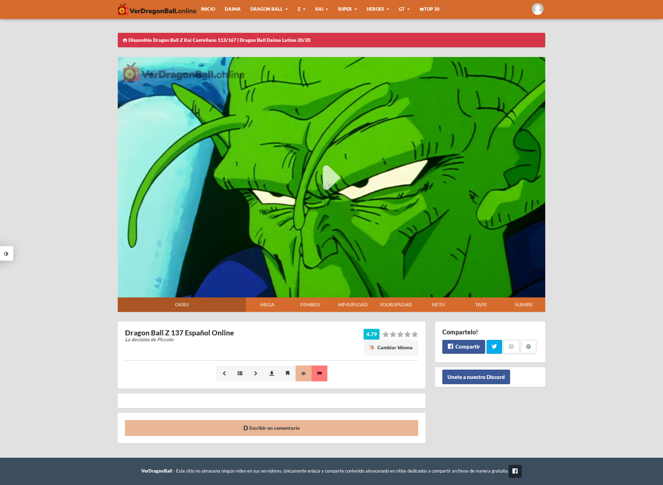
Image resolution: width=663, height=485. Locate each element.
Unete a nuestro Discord (476, 377)
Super (345, 9)
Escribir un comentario (274, 428)
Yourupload (395, 304)
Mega (267, 304)
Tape (481, 304)
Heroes (375, 9)
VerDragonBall (156, 471)
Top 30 (432, 9)
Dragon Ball (266, 9)
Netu (438, 304)
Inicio (208, 9)
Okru (182, 304)
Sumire (524, 304)
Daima (233, 9)
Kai (319, 9)
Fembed (310, 304)
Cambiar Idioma (394, 347)
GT (402, 9)
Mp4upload (353, 304)
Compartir (467, 346)
